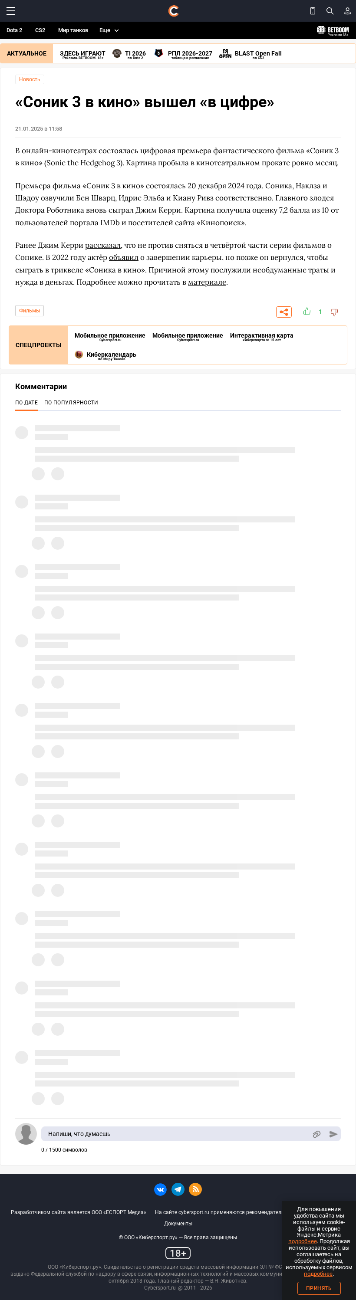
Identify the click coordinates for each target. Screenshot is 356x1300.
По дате (26, 403)
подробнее (302, 1241)
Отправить (333, 1134)
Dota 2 (14, 30)
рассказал (103, 245)
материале (207, 282)
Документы (178, 1224)
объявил (123, 257)
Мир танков (73, 30)
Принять (319, 1288)
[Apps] (312, 11)
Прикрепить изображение (316, 1134)
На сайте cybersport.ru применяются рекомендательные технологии (239, 1212)
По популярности (71, 403)
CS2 (40, 30)
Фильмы (29, 311)
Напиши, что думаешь (79, 1133)
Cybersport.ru (160, 1288)
